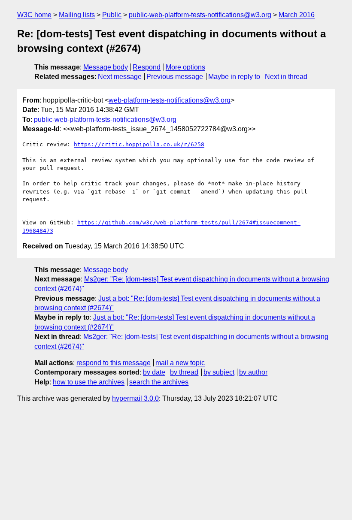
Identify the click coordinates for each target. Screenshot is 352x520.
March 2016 (297, 14)
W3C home (34, 14)
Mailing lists (77, 14)
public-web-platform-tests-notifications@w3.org (200, 14)
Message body (105, 67)
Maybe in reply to (234, 76)
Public (111, 14)
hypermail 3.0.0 (135, 398)
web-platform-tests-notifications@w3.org (170, 100)
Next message (120, 76)
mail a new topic (180, 362)
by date (154, 372)
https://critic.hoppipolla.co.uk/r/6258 (139, 144)
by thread (184, 372)
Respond (147, 67)
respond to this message (113, 362)
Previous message (174, 76)
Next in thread (286, 76)
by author (253, 372)
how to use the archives (88, 382)
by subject (218, 372)
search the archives (158, 382)
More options (185, 67)
